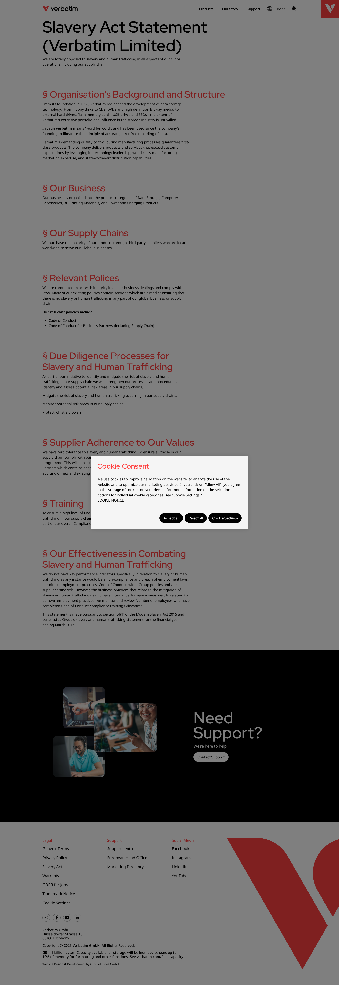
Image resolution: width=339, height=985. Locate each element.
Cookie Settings (225, 518)
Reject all (196, 518)
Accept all (171, 518)
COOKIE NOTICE (110, 500)
